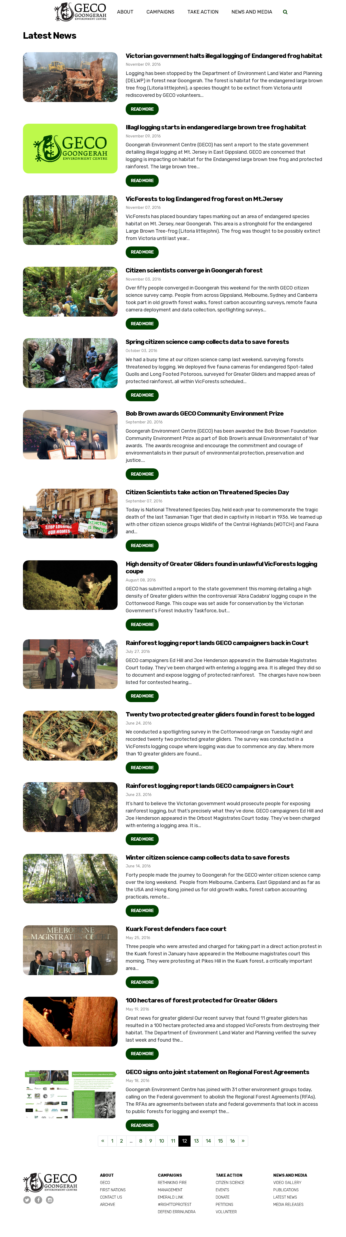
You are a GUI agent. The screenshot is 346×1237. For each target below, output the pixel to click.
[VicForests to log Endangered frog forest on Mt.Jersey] (70, 220)
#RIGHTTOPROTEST (174, 1204)
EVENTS (222, 1190)
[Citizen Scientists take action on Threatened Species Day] (70, 513)
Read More (142, 109)
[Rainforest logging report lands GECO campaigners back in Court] (70, 664)
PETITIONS (224, 1204)
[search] (285, 12)
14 (208, 1141)
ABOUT (107, 1175)
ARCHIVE (107, 1204)
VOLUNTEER (226, 1212)
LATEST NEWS (285, 1197)
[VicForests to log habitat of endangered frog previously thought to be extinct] (70, 148)
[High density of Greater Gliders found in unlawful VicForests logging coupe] (70, 585)
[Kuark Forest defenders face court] (70, 950)
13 (196, 1141)
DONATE (222, 1197)
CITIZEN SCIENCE (230, 1182)
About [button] (125, 12)
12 (184, 1141)
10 (161, 1141)
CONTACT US (111, 1197)
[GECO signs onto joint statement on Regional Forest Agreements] (70, 1093)
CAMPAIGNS (170, 1175)
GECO (105, 1182)
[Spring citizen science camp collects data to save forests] (70, 363)
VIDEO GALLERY (287, 1182)
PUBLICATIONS (286, 1190)
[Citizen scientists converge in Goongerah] (70, 292)
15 (220, 1141)
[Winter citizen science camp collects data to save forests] (70, 879)
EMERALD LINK (170, 1197)
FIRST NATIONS (113, 1190)
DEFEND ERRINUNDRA (176, 1212)
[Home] (80, 12)
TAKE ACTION (229, 1175)
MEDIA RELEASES (288, 1204)
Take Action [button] (202, 12)
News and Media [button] (255, 12)
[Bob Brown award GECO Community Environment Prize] (70, 435)
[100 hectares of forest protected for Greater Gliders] (70, 1022)
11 (173, 1141)
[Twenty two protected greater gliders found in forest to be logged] (70, 736)
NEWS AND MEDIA (290, 1175)
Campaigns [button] (160, 12)
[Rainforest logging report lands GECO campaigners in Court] (70, 807)
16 (232, 1141)
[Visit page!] (27, 1200)
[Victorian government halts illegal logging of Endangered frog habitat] (70, 77)
